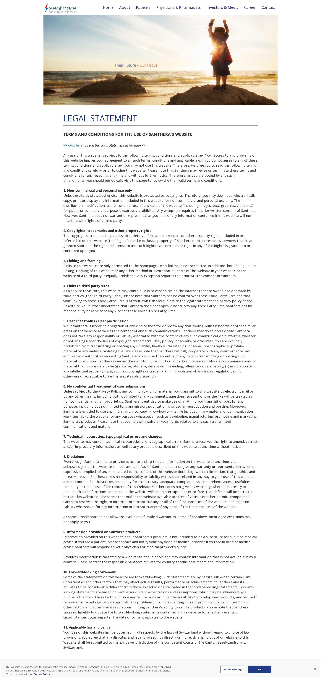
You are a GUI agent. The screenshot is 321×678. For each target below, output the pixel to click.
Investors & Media (222, 7)
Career (250, 7)
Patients (143, 7)
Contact (268, 7)
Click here (75, 145)
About (124, 7)
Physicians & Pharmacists (178, 7)
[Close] (315, 669)
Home (108, 7)
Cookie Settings (233, 669)
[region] (160, 669)
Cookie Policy (42, 674)
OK (260, 669)
